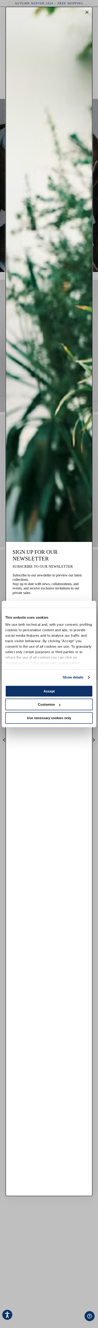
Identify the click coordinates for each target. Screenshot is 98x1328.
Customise (46, 704)
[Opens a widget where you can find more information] (75, 1320)
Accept (49, 691)
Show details (73, 677)
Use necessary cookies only (49, 718)
